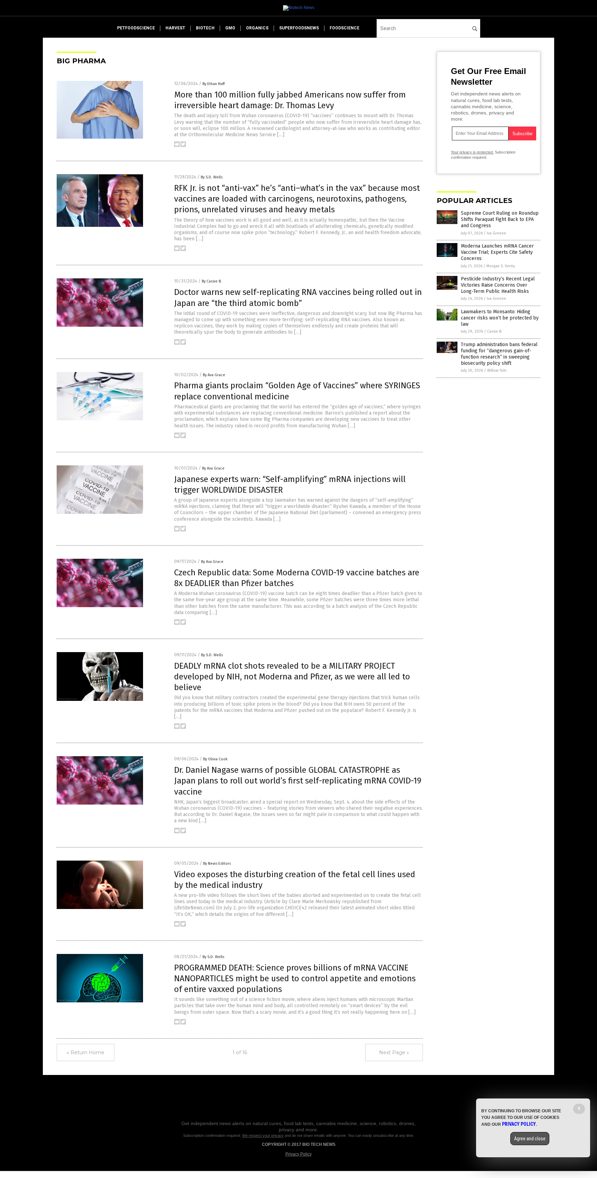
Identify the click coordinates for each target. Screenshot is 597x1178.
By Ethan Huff (213, 84)
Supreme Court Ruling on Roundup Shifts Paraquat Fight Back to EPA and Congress (500, 219)
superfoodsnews (299, 28)
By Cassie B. (212, 281)
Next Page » (394, 1052)
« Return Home (85, 1052)
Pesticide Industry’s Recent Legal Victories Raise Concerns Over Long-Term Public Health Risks (498, 285)
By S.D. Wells (211, 177)
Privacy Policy (298, 1154)
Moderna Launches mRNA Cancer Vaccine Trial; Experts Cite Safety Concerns (497, 252)
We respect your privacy (263, 1135)
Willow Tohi (496, 370)
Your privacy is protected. (472, 152)
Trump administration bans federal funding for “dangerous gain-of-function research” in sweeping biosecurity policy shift (499, 354)
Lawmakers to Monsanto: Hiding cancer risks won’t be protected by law (500, 318)
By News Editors (217, 863)
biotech (205, 28)
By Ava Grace (214, 375)
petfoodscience (136, 28)
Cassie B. (494, 331)
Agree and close (530, 1138)
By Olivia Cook (215, 759)
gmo (230, 28)
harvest (175, 28)
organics (257, 28)
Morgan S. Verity (500, 266)
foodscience (344, 28)
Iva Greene (496, 233)
